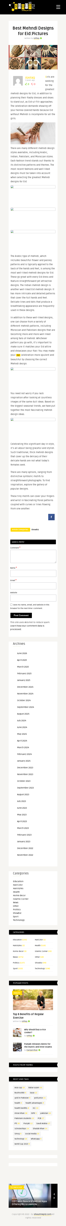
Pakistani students (24, 1118)
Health (16, 892)
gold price (39, 1098)
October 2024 (24, 700)
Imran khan (21, 1113)
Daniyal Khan (32, 1050)
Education (18, 881)
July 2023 (21, 801)
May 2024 (22, 734)
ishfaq (36, 38)
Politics (17, 909)
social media (32, 1134)
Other (16, 906)
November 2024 (25, 693)
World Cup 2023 (22, 1144)
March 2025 (23, 666)
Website (13, 593)
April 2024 (22, 740)
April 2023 (22, 821)
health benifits (22, 1108)
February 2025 (24, 673)
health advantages (35, 1103)
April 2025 (22, 660)
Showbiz (35, 529)
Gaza (33, 1093)
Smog (18, 1134)
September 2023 (25, 787)
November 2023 (25, 774)
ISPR (34, 1113)
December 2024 (25, 687)
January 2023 (23, 841)
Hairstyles (18, 888)
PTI (17, 1123)
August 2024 (23, 713)
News (15, 902)
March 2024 (23, 747)
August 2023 (23, 794)
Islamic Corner (21, 899)
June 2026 (22, 653)
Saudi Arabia (43, 1123)
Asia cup (20, 1087)
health (18, 1103)
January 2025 (23, 680)
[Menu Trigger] (58, 6)
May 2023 (22, 814)
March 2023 (23, 828)
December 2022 (25, 848)
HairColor (18, 885)
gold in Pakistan (22, 1098)
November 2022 (25, 855)
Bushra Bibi (20, 1093)
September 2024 (25, 707)
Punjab (28, 1123)
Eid (18, 355)
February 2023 (24, 834)
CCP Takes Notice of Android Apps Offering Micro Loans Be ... (29, 1203)
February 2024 (24, 754)
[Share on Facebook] (51, 519)
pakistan (45, 1113)
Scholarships (22, 1128)
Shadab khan (40, 1128)
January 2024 (23, 761)
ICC (35, 1108)
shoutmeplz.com (42, 1214)
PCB (41, 1118)
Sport (15, 916)
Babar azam (35, 1087)
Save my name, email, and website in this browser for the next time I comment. (29, 606)
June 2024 (22, 727)
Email (13, 580)
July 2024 (21, 720)
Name (13, 567)
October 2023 (23, 781)
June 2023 (22, 808)
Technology (19, 920)
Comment (15, 547)
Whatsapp (36, 1139)
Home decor (19, 895)
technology (21, 1139)
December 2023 (25, 767)
